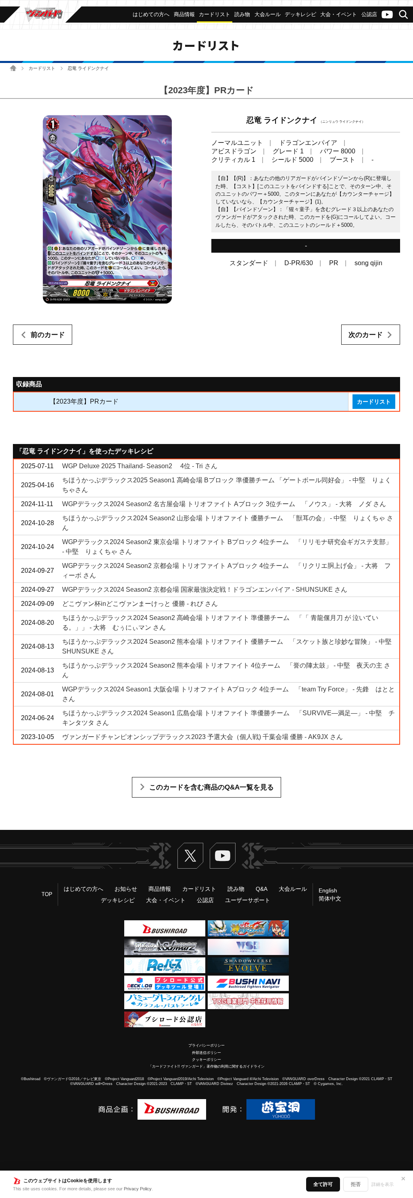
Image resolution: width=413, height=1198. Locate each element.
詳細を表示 (382, 1184)
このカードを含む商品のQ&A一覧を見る (211, 787)
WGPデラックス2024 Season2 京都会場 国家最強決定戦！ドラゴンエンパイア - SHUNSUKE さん (204, 589)
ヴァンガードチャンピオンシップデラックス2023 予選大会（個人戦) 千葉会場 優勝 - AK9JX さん (202, 736)
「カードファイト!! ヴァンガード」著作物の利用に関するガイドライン (206, 1066)
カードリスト (42, 68)
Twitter (190, 856)
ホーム (13, 68)
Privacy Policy (138, 1188)
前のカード (48, 335)
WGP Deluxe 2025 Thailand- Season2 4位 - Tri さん (139, 466)
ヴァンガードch (387, 14)
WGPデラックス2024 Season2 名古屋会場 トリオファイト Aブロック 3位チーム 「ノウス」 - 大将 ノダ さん (224, 504)
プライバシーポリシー (206, 1045)
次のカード (365, 335)
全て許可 (323, 1184)
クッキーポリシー (206, 1060)
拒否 (356, 1184)
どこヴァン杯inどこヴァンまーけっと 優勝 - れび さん (140, 603)
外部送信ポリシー (206, 1053)
